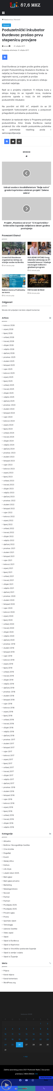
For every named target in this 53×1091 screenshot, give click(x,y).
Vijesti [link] (5, 937)
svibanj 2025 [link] (8, 385)
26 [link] (19, 1045)
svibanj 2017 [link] (8, 767)
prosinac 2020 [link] (9, 596)
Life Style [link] (7, 869)
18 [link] (12, 1039)
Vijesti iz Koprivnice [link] (11, 945)
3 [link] (5, 1029)
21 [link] (33, 1039)
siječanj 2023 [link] (9, 497)
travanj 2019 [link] (8, 676)
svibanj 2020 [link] (8, 624)
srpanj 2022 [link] (8, 520)
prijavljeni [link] (15, 310)
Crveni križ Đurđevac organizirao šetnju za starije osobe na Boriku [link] (13, 260)
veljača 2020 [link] (8, 636)
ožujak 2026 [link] (8, 345)
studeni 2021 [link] (8, 552)
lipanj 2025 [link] (7, 381)
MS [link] (36, 1074)
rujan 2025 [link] (7, 369)
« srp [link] (26, 1056)
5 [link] (19, 1029)
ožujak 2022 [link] (8, 536)
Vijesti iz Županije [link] (10, 957)
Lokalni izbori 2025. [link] (11, 873)
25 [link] (12, 1045)
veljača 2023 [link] (8, 493)
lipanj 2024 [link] (8, 429)
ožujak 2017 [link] (8, 775)
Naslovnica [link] (8, 20)
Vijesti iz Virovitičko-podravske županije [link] (19, 949)
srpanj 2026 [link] (8, 329)
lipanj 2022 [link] (7, 524)
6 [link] (26, 1029)
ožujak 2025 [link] (8, 393)
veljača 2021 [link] (8, 588)
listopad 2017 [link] (8, 747)
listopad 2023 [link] (9, 461)
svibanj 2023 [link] (8, 481)
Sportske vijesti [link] (9, 921)
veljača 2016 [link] (8, 827)
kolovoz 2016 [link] (8, 803)
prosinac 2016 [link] (9, 787)
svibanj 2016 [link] (8, 815)
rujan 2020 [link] (7, 608)
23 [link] (48, 1039)
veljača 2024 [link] (8, 445)
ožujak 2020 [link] (8, 632)
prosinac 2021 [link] (9, 548)
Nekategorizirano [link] (10, 889)
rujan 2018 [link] (7, 704)
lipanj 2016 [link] (7, 811)
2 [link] (47, 1024)
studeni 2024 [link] (8, 409)
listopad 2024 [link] (9, 413)
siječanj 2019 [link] (8, 688)
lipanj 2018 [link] (7, 716)
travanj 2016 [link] (8, 819)
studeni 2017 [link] (8, 743)
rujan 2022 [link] (7, 512)
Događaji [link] (7, 853)
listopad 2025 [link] (9, 365)
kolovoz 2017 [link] (8, 755)
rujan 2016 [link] (7, 799)
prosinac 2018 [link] (9, 692)
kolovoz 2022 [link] (9, 516)
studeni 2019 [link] (8, 648)
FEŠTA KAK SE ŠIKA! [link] (36, 290)
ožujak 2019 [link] (8, 680)
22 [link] (40, 1039)
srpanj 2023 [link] (8, 473)
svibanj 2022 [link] (8, 528)
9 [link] (47, 1029)
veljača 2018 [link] (8, 732)
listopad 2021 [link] (8, 556)
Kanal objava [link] (8, 975)
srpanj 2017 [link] (8, 759)
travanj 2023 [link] (8, 485)
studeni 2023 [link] (8, 457)
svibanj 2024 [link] (8, 433)
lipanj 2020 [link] (8, 620)
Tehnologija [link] (8, 925)
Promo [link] (6, 917)
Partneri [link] (6, 901)
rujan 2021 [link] (7, 560)
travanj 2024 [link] (8, 437)
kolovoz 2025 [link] (9, 373)
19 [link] (19, 1039)
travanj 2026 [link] (8, 341)
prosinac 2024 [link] (9, 405)
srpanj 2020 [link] (8, 616)
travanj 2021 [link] (8, 580)
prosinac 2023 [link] (9, 453)
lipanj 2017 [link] (7, 763)
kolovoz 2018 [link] (8, 708)
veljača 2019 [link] (8, 684)
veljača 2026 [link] (8, 349)
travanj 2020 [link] (8, 628)
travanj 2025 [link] (8, 389)
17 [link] (5, 1039)
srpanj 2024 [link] (8, 425)
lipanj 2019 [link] (7, 668)
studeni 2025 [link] (8, 361)
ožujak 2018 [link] (8, 728)
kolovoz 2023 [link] (9, 469)
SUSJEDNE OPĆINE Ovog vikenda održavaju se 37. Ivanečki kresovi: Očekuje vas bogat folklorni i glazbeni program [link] (39, 262)
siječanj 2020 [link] (9, 640)
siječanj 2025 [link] (8, 401)
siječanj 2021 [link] (8, 592)
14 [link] (33, 1034)
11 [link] (12, 1034)
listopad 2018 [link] (8, 700)
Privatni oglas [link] (9, 913)
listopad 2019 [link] (9, 652)
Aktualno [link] (7, 841)
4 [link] (12, 1029)
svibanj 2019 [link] (8, 672)
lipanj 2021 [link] (7, 572)
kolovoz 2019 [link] (8, 660)
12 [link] (19, 1034)
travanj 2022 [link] (8, 532)
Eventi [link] (6, 857)
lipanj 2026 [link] (8, 333)
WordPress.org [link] (9, 983)
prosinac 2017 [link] (9, 739)
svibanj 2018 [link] (8, 720)
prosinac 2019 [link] (9, 644)
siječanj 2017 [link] (8, 783)
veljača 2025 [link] (8, 397)
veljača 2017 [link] (8, 779)
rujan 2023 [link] (7, 465)
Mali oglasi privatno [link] (11, 881)
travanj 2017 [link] (8, 771)
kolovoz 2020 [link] (9, 612)
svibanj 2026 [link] (8, 337)
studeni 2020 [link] (8, 600)
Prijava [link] (6, 971)
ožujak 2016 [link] (8, 823)
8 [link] (40, 1029)
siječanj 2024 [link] (9, 449)
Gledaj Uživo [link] (8, 861)
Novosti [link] (17, 20)
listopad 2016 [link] (9, 795)
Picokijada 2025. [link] (10, 905)
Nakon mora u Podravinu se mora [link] (13, 291)
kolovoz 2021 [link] (8, 564)
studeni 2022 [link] (8, 504)
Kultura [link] (6, 865)
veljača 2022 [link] (8, 540)
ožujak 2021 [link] (8, 584)
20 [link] (26, 1039)
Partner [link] (6, 897)
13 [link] (26, 1034)
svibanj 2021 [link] (8, 576)
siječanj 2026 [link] (9, 353)
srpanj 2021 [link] (8, 568)
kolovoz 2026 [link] (9, 325)
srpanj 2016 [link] (8, 807)
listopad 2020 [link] (9, 604)
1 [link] (40, 1024)
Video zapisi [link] (8, 933)
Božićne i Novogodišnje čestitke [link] (16, 845)
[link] (3, 12)
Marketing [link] (7, 885)
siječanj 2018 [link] (8, 735)
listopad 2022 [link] (9, 508)
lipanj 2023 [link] (8, 477)
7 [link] (33, 1029)
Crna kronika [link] (8, 849)
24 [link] (5, 1045)
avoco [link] (6, 46)
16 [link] (47, 1034)
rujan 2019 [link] (7, 656)
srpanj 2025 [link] (8, 377)
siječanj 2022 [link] (8, 544)
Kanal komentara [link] (10, 979)
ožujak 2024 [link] (8, 441)
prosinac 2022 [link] (9, 501)
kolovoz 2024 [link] (9, 421)
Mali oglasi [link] (7, 877)
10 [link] (5, 1034)
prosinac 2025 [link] (9, 357)
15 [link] (40, 1034)
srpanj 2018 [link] (8, 712)
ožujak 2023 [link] (8, 489)
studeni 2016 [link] (8, 791)
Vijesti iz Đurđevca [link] (11, 941)
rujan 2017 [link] (7, 751)
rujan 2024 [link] (7, 417)
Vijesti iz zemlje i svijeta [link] (13, 953)
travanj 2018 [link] (8, 724)
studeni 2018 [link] (8, 696)
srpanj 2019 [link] (8, 664)
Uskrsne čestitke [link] (10, 929)
